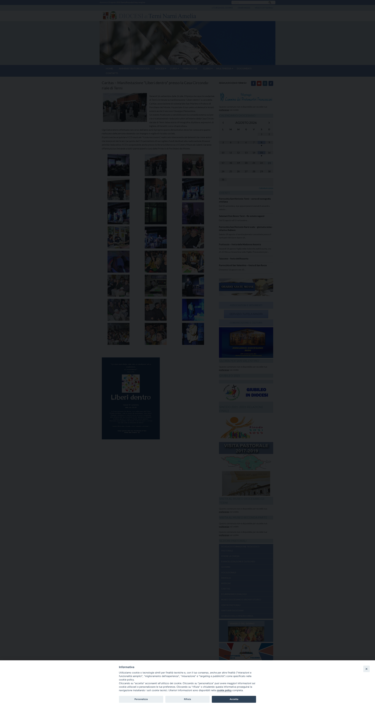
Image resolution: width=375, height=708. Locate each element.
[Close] (366, 669)
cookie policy (224, 690)
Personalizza (141, 699)
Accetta (234, 699)
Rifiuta (187, 699)
